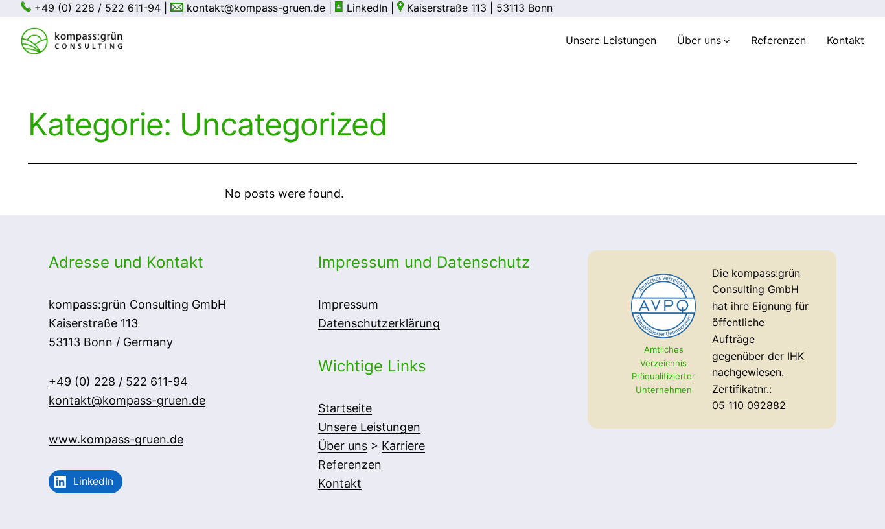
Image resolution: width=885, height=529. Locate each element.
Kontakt (340, 483)
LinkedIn (365, 7)
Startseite (345, 408)
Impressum (348, 304)
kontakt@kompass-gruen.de (254, 7)
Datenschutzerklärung (379, 323)
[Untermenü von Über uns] (727, 41)
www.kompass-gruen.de (116, 439)
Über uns (342, 446)
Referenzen (350, 464)
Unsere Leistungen (369, 427)
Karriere (403, 446)
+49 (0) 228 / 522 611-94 (96, 7)
